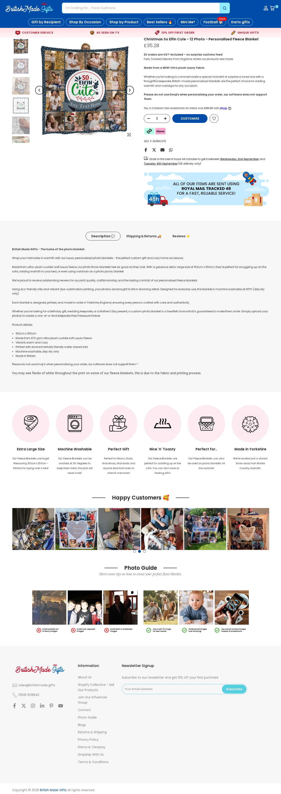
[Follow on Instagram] (33, 706)
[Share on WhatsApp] (171, 150)
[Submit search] (225, 8)
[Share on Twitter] (154, 150)
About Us (85, 677)
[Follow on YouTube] (60, 706)
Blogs (82, 725)
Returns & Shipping (92, 732)
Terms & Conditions (93, 762)
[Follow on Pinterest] (51, 706)
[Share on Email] (162, 150)
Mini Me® (188, 22)
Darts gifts (240, 22)
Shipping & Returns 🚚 (143, 236)
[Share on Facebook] (146, 150)
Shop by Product (124, 22)
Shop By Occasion (85, 22)
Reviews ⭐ (181, 236)
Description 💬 (103, 236)
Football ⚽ (214, 21)
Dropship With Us (91, 754)
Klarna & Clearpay (91, 747)
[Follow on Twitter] (23, 706)
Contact (84, 710)
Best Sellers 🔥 (159, 22)
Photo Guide (87, 717)
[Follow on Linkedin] (42, 706)
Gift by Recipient (46, 22)
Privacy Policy (88, 739)
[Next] (129, 90)
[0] (272, 8)
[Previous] (39, 90)
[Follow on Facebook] (14, 706)
